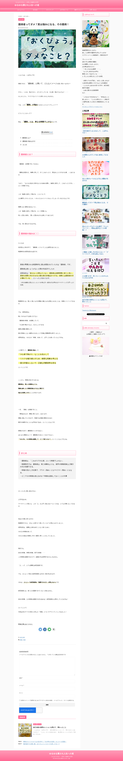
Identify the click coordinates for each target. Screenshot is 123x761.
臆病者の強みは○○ (28, 141)
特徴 (24, 639)
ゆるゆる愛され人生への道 (27, 5)
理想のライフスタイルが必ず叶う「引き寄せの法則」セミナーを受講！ (44, 741)
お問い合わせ (93, 10)
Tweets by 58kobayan (89, 310)
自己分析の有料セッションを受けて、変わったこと (49, 727)
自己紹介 (35, 10)
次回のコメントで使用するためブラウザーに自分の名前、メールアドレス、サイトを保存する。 (48, 700)
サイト (21, 693)
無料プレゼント (78, 10)
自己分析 (22, 637)
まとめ (24, 145)
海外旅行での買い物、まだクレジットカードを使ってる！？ (41, 744)
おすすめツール (64, 10)
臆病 (21, 639)
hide (51, 132)
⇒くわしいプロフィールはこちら (92, 106)
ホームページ (20, 10)
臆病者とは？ (26, 138)
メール (21, 685)
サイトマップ (49, 10)
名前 (21, 678)
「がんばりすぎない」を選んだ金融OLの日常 (61, 756)
